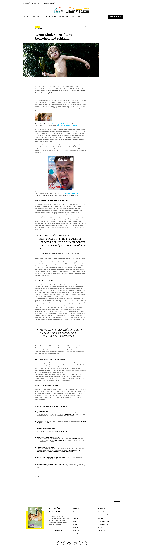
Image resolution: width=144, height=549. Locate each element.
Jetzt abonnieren (115, 16)
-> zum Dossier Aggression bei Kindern (67, 125)
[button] (83, 27)
